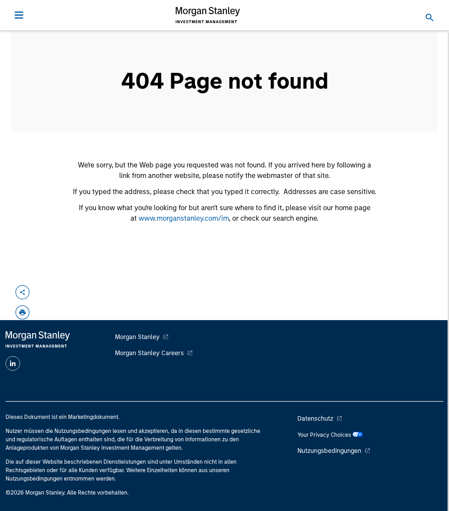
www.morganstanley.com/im (184, 218)
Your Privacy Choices (325, 434)
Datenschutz (315, 418)
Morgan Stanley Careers (149, 353)
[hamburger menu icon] (19, 15)
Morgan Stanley (137, 337)
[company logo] (208, 15)
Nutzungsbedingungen (329, 451)
